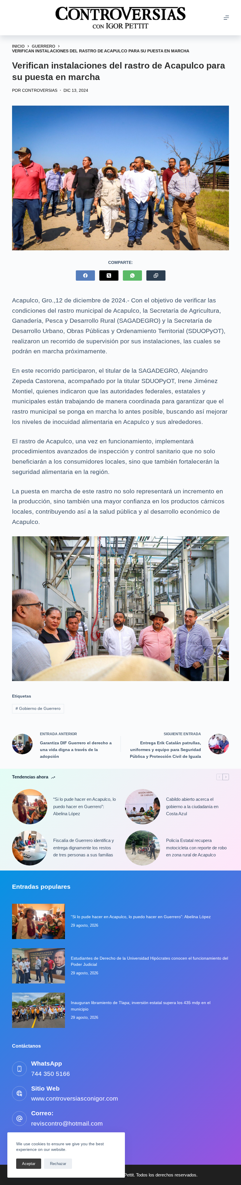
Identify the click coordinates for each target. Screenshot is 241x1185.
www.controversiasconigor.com (74, 1098)
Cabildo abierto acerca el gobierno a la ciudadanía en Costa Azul (192, 806)
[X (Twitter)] (108, 275)
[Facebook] (85, 275)
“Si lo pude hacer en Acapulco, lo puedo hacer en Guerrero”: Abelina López (84, 806)
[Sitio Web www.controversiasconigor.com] (19, 1093)
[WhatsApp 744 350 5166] (19, 1068)
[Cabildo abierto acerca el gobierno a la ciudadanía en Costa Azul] (142, 806)
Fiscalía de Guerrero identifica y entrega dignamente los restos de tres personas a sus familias (83, 848)
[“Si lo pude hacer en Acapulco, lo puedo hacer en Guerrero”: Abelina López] (29, 806)
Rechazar (58, 1163)
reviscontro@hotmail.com (67, 1123)
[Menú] (226, 17)
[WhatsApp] (132, 275)
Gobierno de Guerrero (38, 708)
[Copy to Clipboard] (155, 275)
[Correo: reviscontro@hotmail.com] (19, 1118)
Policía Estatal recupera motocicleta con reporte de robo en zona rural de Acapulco (196, 848)
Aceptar (28, 1163)
